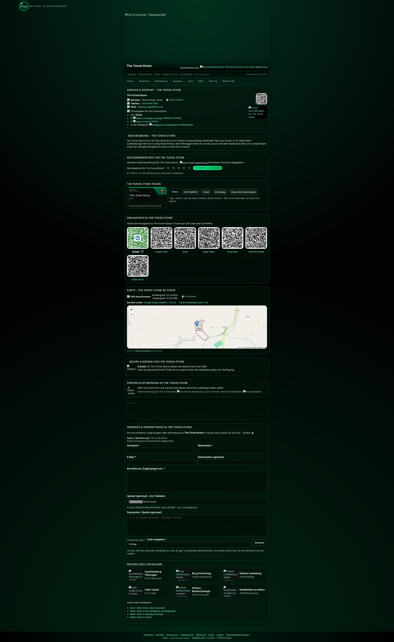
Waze (185, 251)
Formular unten (208, 369)
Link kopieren (190, 192)
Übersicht (201, 634)
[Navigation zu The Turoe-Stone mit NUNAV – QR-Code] (138, 247)
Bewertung (144, 81)
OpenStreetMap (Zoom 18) (193, 302)
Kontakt (160, 634)
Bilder (201, 81)
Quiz (165, 637)
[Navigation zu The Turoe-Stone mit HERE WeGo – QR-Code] (138, 275)
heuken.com (198, 637)
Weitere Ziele (228, 81)
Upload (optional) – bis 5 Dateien (146, 496)
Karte (190, 81)
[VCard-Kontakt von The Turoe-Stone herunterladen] (258, 112)
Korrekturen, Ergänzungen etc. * (146, 468)
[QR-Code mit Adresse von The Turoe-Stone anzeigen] (261, 99)
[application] (197, 327)
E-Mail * (131, 457)
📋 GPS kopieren (189, 296)
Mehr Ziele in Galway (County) (146, 614)
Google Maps (161, 251)
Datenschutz (187, 634)
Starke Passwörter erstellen (180, 638)
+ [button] (131, 310)
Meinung (213, 81)
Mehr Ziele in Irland (141, 617)
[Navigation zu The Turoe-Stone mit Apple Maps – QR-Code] (209, 247)
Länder (220, 634)
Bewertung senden (207, 168)
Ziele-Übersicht (145, 74)
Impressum (172, 634)
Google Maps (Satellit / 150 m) (160, 302)
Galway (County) (170, 74)
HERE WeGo (138, 279)
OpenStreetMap (256, 251)
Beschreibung (161, 81)
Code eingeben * (156, 539)
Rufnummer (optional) (211, 457)
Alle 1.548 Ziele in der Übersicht (147, 607)
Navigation (178, 81)
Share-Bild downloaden (243, 191)
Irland (157, 74)
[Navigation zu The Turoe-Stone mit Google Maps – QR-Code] (161, 247)
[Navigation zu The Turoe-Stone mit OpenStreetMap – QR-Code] (256, 247)
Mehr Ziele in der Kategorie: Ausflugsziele (153, 611)
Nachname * (205, 445)
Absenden (259, 543)
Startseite (131, 74)
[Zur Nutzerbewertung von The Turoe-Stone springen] (233, 67)
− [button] (131, 314)
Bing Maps (232, 251)
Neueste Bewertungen (237, 634)
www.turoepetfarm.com (150, 106)
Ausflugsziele (186, 74)
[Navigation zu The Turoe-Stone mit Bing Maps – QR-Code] (232, 247)
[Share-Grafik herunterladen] (147, 197)
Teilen (174, 192)
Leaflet (239, 347)
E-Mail (206, 191)
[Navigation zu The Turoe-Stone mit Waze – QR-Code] (185, 247)
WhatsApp (220, 191)
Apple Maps (209, 251)
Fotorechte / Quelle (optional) (144, 512)
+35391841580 (149, 103)
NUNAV (136, 251)
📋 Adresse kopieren (174, 100)
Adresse (130, 81)
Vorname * (133, 445)
